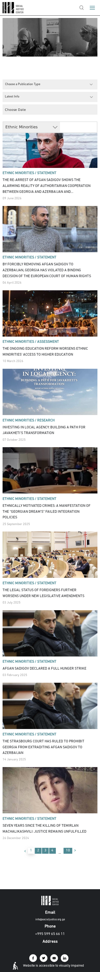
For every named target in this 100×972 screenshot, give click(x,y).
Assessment (48, 342)
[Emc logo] (13, 12)
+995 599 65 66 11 (50, 934)
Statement (46, 173)
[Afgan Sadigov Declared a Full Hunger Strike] (50, 633)
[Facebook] (33, 958)
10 (68, 850)
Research (46, 420)
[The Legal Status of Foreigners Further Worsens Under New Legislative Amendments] (50, 555)
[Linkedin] (64, 958)
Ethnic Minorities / (19, 173)
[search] (81, 7)
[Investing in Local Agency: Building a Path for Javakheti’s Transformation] (50, 392)
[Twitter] (43, 958)
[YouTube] (54, 958)
